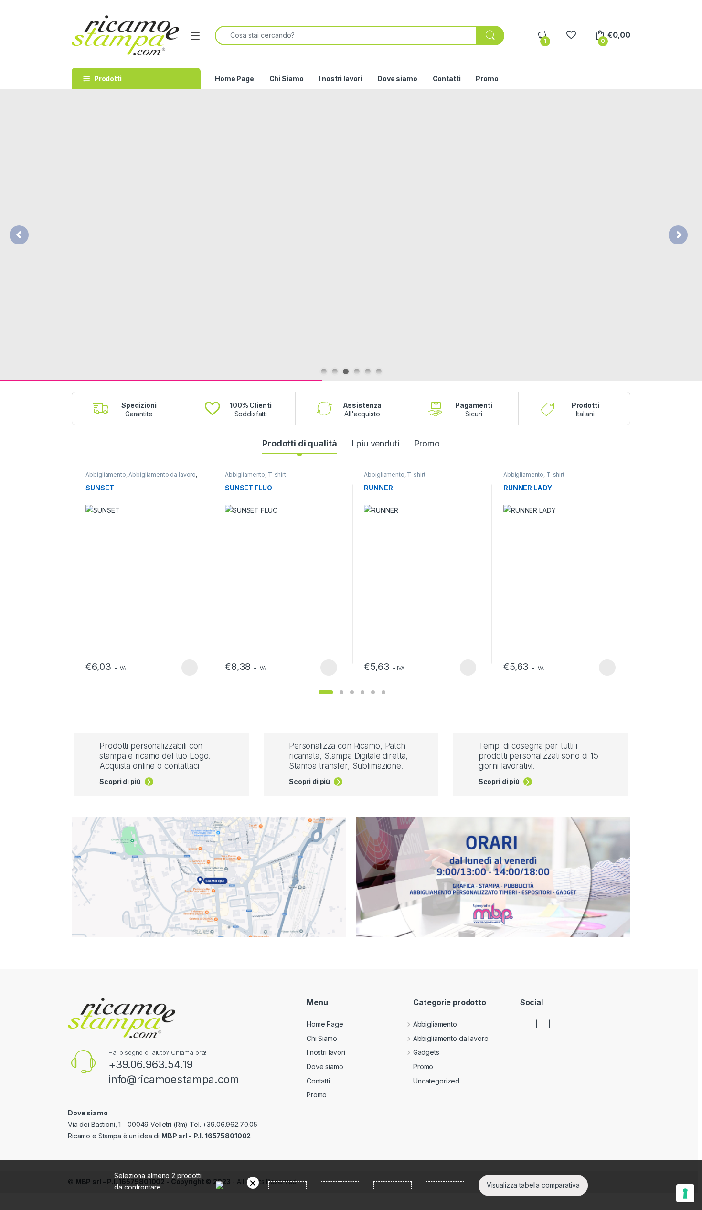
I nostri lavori (340, 78)
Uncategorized (436, 1081)
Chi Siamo (286, 78)
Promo (487, 78)
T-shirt (277, 474)
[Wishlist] (570, 35)
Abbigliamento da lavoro (162, 474)
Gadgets (426, 1052)
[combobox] (345, 35)
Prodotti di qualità (299, 443)
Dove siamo (397, 78)
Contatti (447, 78)
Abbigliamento (105, 474)
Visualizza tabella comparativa (533, 1185)
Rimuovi (253, 1183)
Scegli (188, 667)
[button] (326, 692)
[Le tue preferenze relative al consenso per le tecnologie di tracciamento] (685, 1193)
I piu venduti (375, 443)
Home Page (234, 78)
